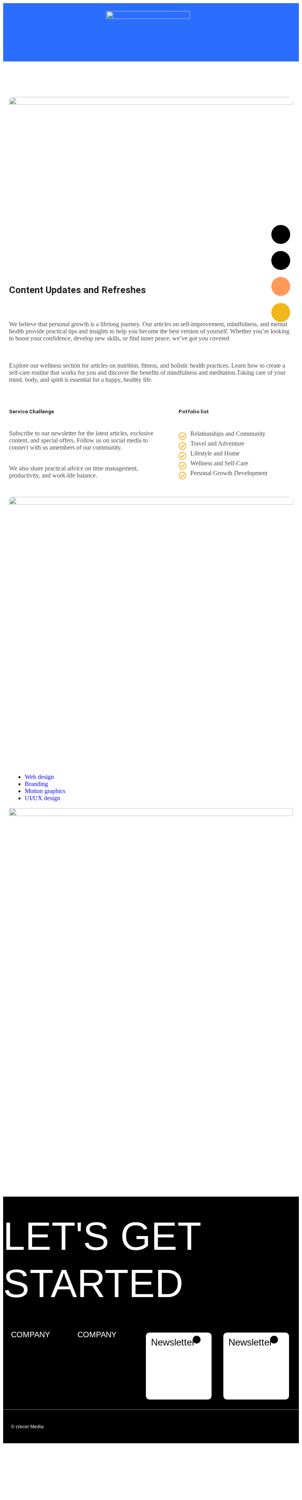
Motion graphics (45, 791)
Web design (39, 776)
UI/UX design (42, 798)
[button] (233, 1426)
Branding (36, 784)
